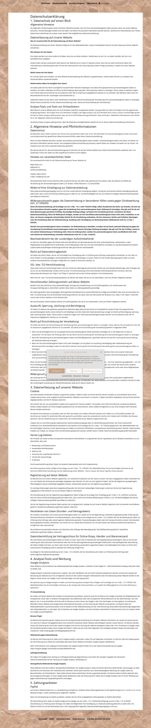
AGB (51, 718)
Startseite (45, 3)
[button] (101, 352)
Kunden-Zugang (77, 3)
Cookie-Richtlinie (67, 376)
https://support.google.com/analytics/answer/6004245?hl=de (52, 648)
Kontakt (42, 718)
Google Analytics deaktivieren (104, 642)
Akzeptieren (56, 371)
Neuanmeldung (60, 3)
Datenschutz (77, 376)
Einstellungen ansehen (92, 371)
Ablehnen (73, 371)
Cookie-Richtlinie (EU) (98, 718)
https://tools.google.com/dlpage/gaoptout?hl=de (57, 631)
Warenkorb (92, 3)
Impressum (85, 376)
